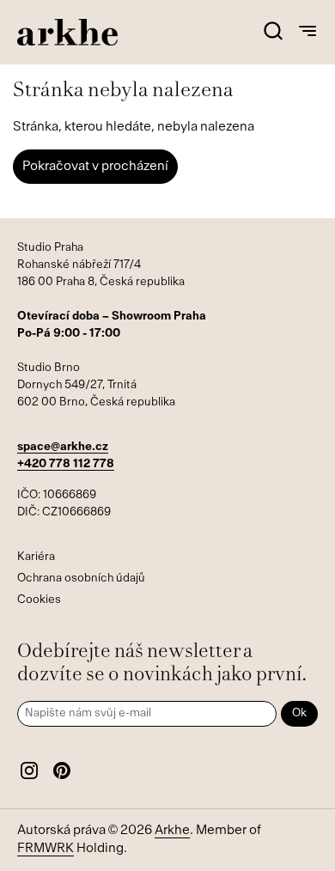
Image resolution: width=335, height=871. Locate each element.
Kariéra (36, 557)
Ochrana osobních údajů (81, 578)
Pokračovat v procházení (95, 167)
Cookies (39, 600)
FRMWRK (45, 849)
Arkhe (172, 831)
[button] (272, 32)
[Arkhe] (67, 32)
